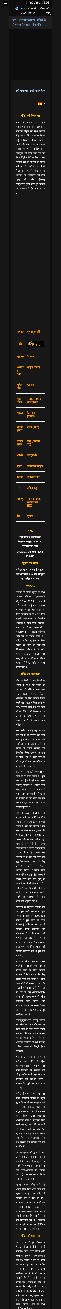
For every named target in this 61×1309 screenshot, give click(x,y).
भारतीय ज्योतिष (27, 20)
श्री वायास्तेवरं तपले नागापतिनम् (30, 90)
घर (14, 20)
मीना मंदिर (37, 24)
